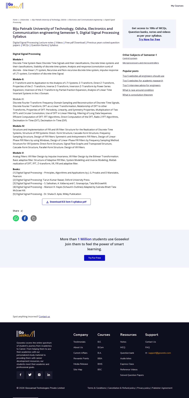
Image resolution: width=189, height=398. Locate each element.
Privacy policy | (144, 388)
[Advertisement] (83, 287)
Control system (130, 58)
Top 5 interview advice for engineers (141, 85)
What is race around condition (138, 90)
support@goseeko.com (159, 352)
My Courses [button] (177, 5)
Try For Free (94, 257)
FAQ (147, 347)
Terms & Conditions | (98, 388)
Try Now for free (149, 39)
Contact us (44, 316)
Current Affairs (80, 352)
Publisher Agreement (162, 388)
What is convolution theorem (138, 94)
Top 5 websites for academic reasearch (143, 80)
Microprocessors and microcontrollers (141, 62)
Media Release (80, 364)
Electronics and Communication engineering (85, 19)
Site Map (77, 369)
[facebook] (25, 218)
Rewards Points (81, 358)
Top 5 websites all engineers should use (143, 75)
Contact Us (150, 341)
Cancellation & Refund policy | (122, 388)
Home (15, 19)
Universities (24, 19)
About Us (78, 347)
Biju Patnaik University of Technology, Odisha (49, 19)
